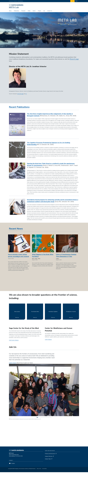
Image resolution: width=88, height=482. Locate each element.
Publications (16, 10)
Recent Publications (19, 107)
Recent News (16, 228)
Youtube (13, 463)
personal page (20, 93)
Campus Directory (48, 456)
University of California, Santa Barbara (16, 1)
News (10, 10)
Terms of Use (39, 468)
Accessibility (44, 468)
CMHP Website (48, 339)
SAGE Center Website (14, 340)
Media (29, 10)
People (39, 10)
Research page (74, 59)
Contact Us (49, 10)
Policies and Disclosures (50, 453)
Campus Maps (48, 459)
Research (23, 10)
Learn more (12, 363)
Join (72, 1)
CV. (26, 93)
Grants (34, 10)
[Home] (16, 7)
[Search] (77, 1)
